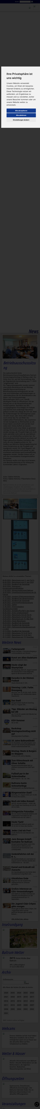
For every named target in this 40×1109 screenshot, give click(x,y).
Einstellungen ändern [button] (21, 120)
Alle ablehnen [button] (21, 115)
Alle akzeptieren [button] (21, 111)
